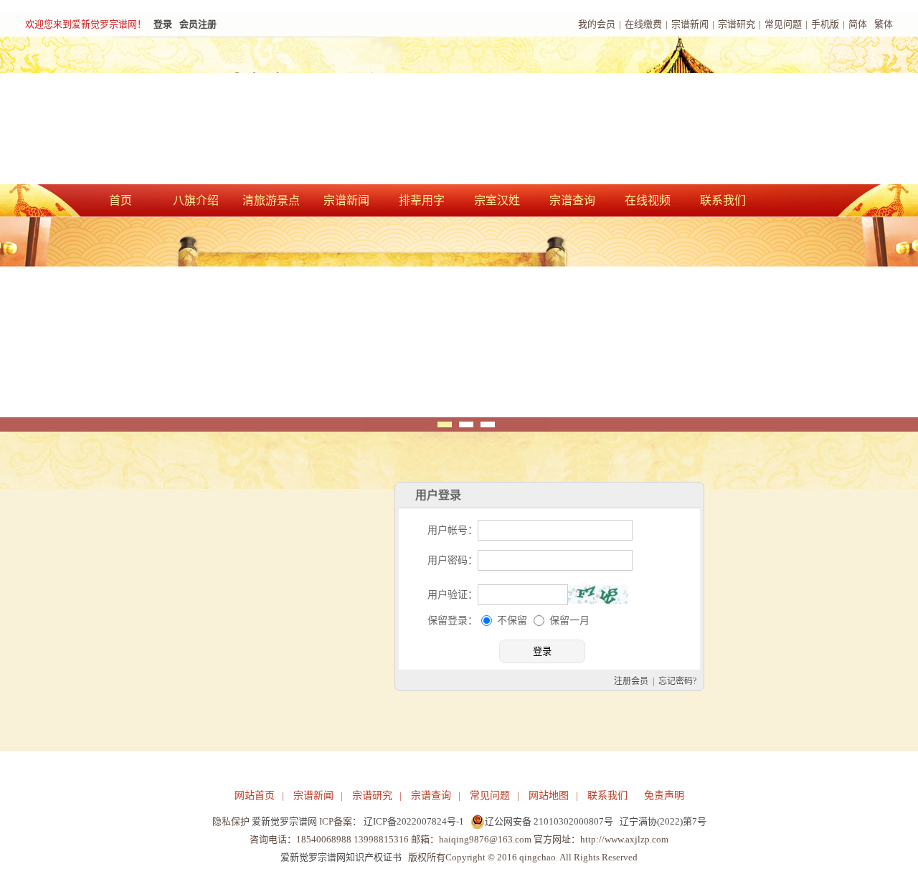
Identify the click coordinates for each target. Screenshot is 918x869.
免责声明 (664, 795)
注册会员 (631, 681)
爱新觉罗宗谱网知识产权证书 (341, 857)
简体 (857, 24)
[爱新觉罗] (280, 112)
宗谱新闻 (690, 24)
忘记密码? (677, 681)
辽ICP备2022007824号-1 (414, 821)
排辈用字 (422, 200)
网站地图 (549, 795)
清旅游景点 (271, 200)
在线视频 (648, 200)
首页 (120, 200)
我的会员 (596, 24)
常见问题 (783, 24)
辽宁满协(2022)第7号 (663, 821)
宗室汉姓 (497, 200)
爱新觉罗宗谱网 (284, 821)
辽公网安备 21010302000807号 (549, 821)
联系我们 (723, 200)
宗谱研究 (736, 24)
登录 (162, 24)
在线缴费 (643, 24)
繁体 (883, 24)
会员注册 (198, 24)
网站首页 (255, 795)
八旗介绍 (196, 200)
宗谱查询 (572, 200)
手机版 (825, 24)
